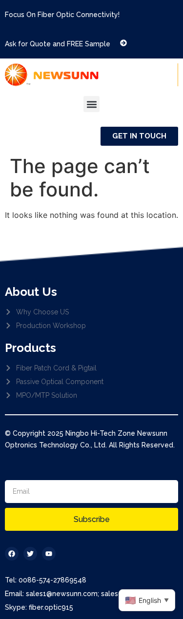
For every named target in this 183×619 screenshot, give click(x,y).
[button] (91, 104)
